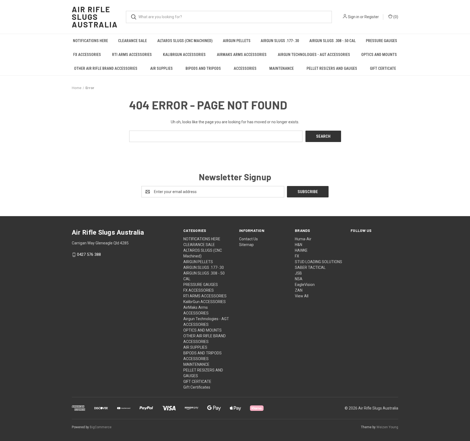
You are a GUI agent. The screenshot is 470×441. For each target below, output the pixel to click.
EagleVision (305, 284)
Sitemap (246, 244)
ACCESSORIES (245, 68)
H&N (298, 244)
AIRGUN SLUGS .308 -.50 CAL (332, 41)
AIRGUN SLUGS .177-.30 (280, 41)
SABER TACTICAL (310, 267)
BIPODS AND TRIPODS (203, 68)
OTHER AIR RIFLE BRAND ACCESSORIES (105, 68)
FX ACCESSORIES (87, 54)
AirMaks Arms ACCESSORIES (242, 54)
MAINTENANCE (281, 68)
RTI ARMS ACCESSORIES (132, 54)
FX (297, 256)
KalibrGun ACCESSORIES (184, 54)
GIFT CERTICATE (383, 68)
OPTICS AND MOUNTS (379, 54)
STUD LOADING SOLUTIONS (318, 262)
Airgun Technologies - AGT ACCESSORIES (314, 54)
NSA (298, 279)
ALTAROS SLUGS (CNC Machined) (185, 41)
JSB (298, 273)
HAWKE (301, 250)
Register (371, 17)
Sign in (353, 17)
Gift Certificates (196, 387)
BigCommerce (101, 427)
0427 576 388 (89, 254)
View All (301, 296)
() (395, 17)
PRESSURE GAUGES (381, 41)
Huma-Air (303, 239)
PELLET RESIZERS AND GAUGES (332, 68)
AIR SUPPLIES (161, 68)
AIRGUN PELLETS (237, 41)
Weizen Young (387, 427)
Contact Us (248, 239)
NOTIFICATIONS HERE (90, 41)
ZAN (298, 290)
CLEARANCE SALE (132, 41)
